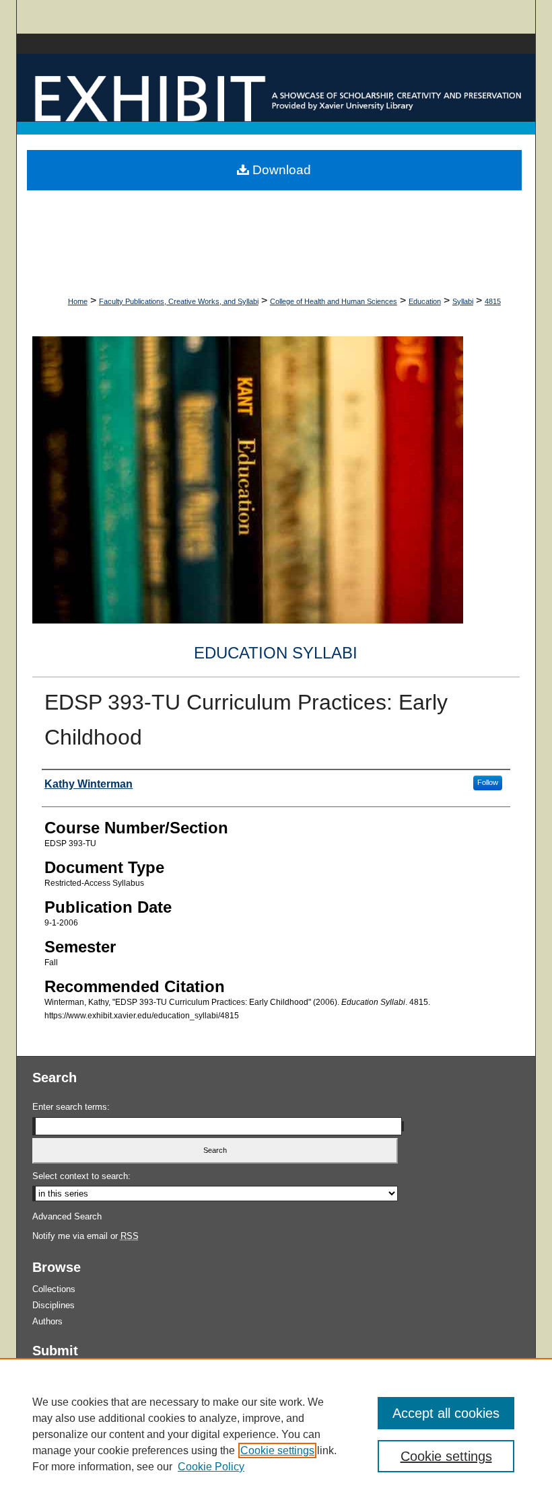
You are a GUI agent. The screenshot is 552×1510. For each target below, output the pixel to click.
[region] (276, 1434)
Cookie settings (277, 1450)
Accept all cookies (445, 1413)
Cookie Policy (211, 1466)
